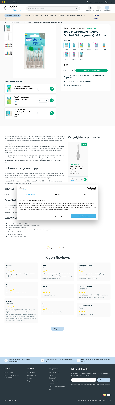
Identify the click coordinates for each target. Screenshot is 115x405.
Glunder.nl (12, 400)
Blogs (106, 2)
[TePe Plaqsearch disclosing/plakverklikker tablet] (9, 113)
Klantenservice (98, 2)
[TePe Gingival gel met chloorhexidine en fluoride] (9, 89)
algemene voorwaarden (103, 384)
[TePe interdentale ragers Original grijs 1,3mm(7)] (78, 152)
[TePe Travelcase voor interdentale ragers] (9, 100)
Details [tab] (57, 194)
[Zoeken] (77, 8)
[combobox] (53, 8)
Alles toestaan (83, 216)
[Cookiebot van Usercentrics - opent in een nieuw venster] (88, 188)
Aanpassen (56, 216)
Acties (111, 2)
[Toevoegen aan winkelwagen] (52, 89)
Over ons (89, 2)
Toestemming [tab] (30, 194)
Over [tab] (84, 194)
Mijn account (82, 400)
